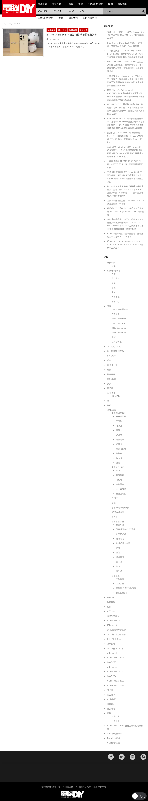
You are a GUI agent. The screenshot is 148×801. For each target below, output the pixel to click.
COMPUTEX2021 (115, 621)
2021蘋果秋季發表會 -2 (117, 634)
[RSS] (143, 757)
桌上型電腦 (121, 489)
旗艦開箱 (111, 602)
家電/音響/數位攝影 (120, 508)
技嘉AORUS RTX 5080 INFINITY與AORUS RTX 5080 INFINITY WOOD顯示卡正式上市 (125, 244)
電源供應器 (121, 449)
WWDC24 (111, 676)
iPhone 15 (112, 667)
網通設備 (120, 557)
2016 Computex (119, 323)
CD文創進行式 (113, 743)
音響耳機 (120, 525)
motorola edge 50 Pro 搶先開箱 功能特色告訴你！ (73, 34)
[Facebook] (111, 757)
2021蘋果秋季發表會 (116, 630)
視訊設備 (120, 539)
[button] (139, 796)
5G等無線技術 (118, 512)
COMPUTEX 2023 (115, 658)
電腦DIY (19, 8)
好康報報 (111, 374)
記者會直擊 (117, 342)
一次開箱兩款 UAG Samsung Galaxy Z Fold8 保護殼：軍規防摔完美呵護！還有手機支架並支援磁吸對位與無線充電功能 (125, 54)
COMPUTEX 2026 (115, 685)
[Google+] (122, 757)
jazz (68, 39)
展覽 (114, 337)
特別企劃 (111, 263)
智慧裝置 (56, 4)
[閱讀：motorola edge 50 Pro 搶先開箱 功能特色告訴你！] (23, 42)
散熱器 (119, 453)
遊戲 (80, 4)
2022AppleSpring (115, 648)
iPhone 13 (112, 625)
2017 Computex (119, 328)
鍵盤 (118, 548)
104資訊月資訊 (114, 346)
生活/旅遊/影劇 (95, 4)
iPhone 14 (112, 653)
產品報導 (42, 4)
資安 (109, 384)
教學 (114, 266)
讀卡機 (119, 562)
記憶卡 (119, 566)
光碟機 (119, 444)
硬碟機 (119, 435)
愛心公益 (116, 278)
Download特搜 (113, 738)
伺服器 (119, 480)
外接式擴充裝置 (123, 543)
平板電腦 (120, 484)
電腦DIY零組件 (118, 413)
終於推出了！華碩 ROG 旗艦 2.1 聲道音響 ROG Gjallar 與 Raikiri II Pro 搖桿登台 (125, 211)
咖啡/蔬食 (111, 379)
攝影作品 (116, 302)
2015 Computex (119, 319)
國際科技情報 (90, 18)
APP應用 (111, 393)
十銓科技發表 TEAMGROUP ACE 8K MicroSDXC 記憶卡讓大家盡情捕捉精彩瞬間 (125, 164)
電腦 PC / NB (118, 467)
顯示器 (110, 388)
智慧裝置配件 (122, 593)
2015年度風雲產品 (115, 351)
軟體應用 (111, 704)
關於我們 (122, 4)
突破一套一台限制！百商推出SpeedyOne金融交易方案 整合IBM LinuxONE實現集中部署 (125, 35)
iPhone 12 (112, 597)
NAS (118, 470)
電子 (109, 401)
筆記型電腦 (121, 494)
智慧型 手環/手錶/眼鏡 (126, 588)
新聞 (110, 4)
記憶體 (119, 426)
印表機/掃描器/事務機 (125, 529)
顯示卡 (119, 430)
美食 (114, 274)
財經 (109, 405)
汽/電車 (115, 498)
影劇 (114, 292)
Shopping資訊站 (114, 733)
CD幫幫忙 (111, 699)
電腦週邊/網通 (118, 521)
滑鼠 (118, 552)
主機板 (119, 421)
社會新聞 (116, 721)
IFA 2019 (111, 356)
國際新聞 (116, 716)
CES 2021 (112, 611)
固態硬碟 (120, 439)
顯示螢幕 (120, 475)
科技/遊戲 (62, 30)
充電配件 (111, 644)
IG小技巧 (116, 396)
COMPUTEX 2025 (115, 681)
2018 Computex (119, 333)
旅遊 (114, 288)
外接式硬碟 (121, 534)
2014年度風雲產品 (120, 309)
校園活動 (116, 314)
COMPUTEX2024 (115, 671)
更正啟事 (111, 695)
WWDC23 (111, 662)
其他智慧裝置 (113, 616)
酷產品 (115, 517)
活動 (109, 306)
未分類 (110, 690)
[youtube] (132, 757)
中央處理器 (121, 416)
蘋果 (71, 4)
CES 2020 (112, 365)
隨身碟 (119, 571)
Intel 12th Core (114, 639)
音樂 (114, 283)
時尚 (109, 370)
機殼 (118, 463)
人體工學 (116, 297)
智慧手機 (51, 30)
